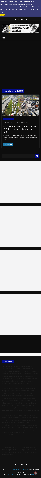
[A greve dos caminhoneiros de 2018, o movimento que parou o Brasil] (20, 105)
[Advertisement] (20, 62)
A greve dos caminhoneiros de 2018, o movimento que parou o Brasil (19, 128)
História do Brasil (8, 119)
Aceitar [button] (2, 15)
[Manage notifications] (35, 473)
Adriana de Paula (23, 122)
